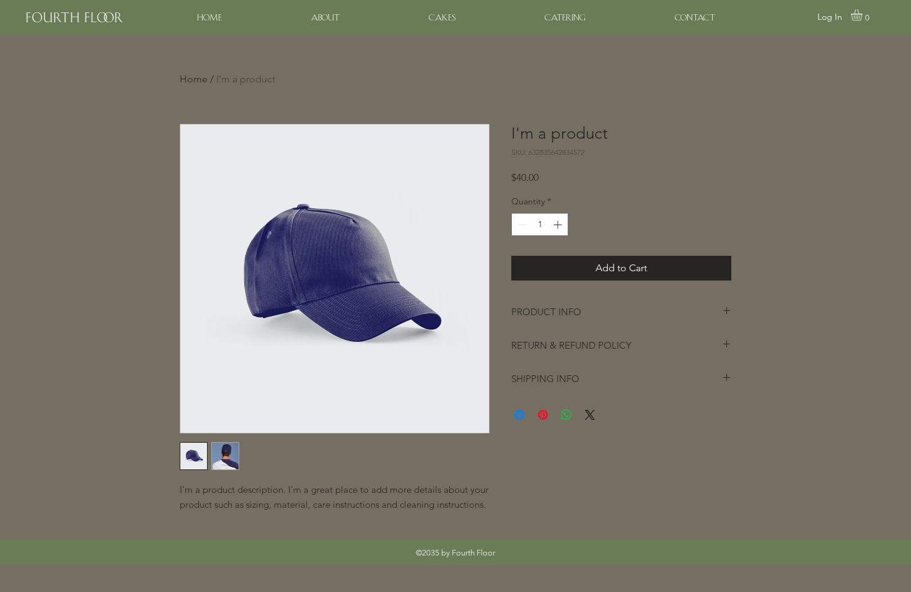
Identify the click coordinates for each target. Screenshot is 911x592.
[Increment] (558, 224)
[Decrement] (521, 224)
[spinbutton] (540, 224)
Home (194, 79)
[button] (863, 14)
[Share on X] (590, 414)
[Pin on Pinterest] (542, 414)
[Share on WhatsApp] (566, 414)
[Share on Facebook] (519, 414)
